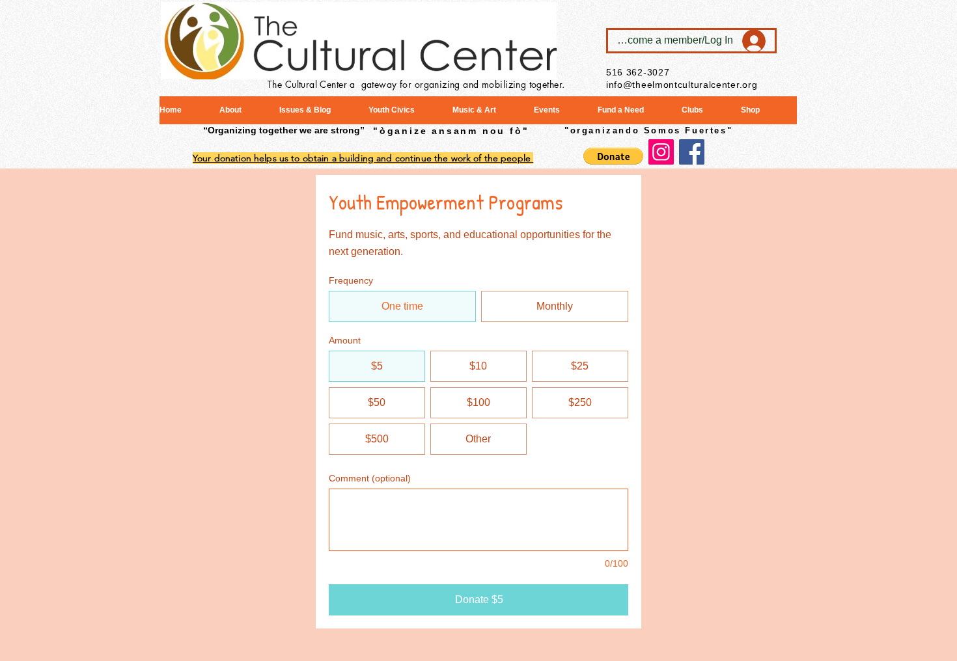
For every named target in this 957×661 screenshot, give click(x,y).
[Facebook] (691, 152)
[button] (613, 156)
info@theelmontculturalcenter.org (681, 84)
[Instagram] (661, 152)
